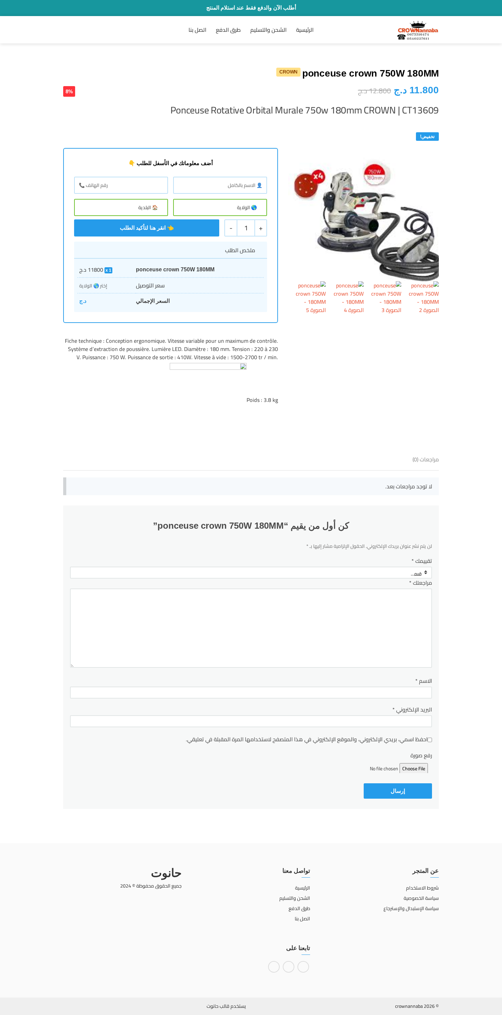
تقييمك (422, 561)
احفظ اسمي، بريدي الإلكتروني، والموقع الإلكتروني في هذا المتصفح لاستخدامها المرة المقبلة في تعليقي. (307, 739)
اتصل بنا (197, 30)
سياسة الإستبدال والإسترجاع (411, 908)
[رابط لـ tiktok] (274, 967)
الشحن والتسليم (268, 30)
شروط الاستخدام (422, 887)
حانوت (166, 872)
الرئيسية (304, 30)
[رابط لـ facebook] (303, 967)
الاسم (423, 681)
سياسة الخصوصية (421, 898)
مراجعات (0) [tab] (426, 459)
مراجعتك (420, 583)
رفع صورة (421, 755)
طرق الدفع (228, 30)
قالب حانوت (218, 1006)
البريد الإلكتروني (412, 709)
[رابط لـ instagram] (288, 967)
